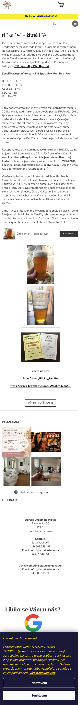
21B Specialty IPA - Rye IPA (31, 66)
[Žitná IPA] (40, 305)
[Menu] (75, 24)
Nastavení (39, 683)
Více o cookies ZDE (42, 672)
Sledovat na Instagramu (34, 492)
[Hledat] (54, 24)
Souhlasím (39, 695)
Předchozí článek (40, 403)
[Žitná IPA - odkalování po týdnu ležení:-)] (40, 264)
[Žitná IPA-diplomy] (40, 342)
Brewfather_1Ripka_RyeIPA (40, 378)
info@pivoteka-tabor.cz (45, 550)
